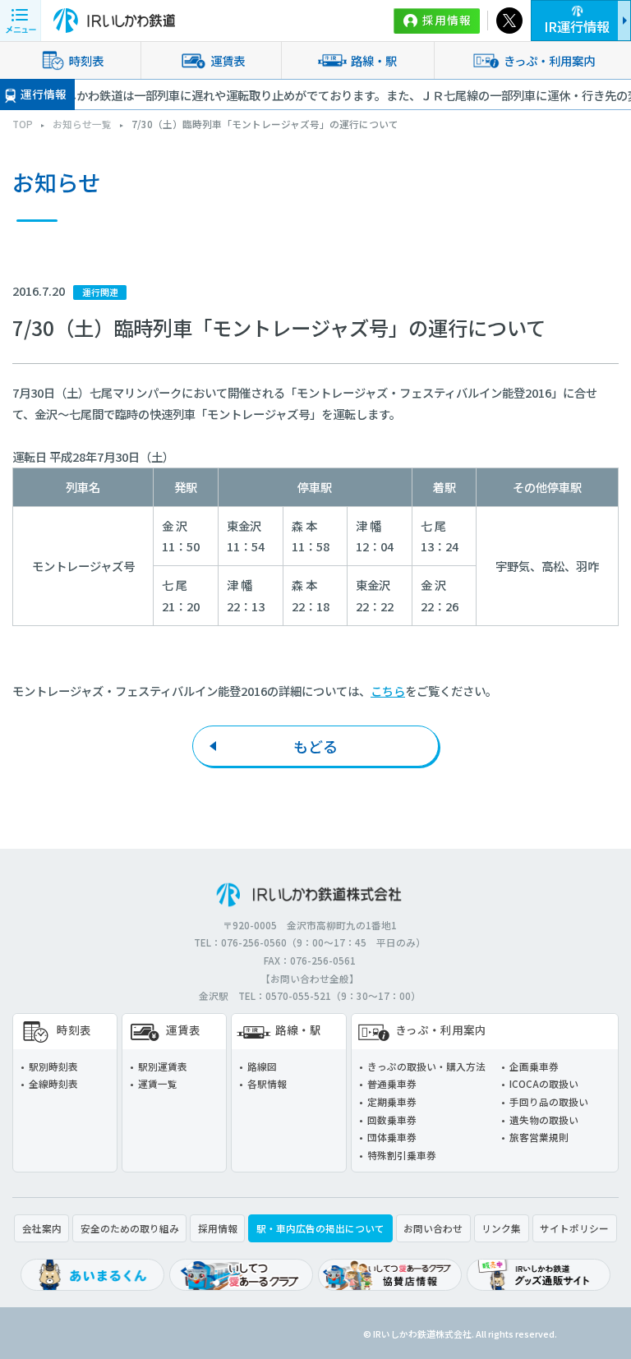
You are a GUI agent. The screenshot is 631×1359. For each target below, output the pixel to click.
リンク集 (501, 1228)
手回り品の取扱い (548, 1101)
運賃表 (227, 60)
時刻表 (86, 60)
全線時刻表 (53, 1083)
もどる (315, 746)
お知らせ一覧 (82, 124)
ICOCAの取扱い (543, 1083)
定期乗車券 (392, 1101)
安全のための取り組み (130, 1228)
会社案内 (42, 1228)
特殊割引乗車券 (401, 1155)
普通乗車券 (392, 1083)
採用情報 (447, 20)
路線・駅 (374, 60)
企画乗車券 (534, 1066)
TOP (22, 124)
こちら (388, 690)
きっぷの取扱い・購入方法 (426, 1066)
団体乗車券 (392, 1137)
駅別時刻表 (53, 1066)
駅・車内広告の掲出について (320, 1228)
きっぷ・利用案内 (440, 1029)
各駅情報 (267, 1083)
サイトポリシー (574, 1228)
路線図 (262, 1066)
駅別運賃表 (162, 1066)
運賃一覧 (157, 1083)
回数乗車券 (392, 1119)
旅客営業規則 (539, 1137)
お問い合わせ (433, 1228)
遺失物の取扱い (543, 1119)
